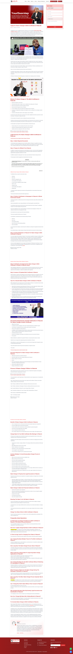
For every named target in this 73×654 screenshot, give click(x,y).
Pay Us (60, 1)
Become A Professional (41, 1)
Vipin (12, 27)
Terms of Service (44, 651)
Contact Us (47, 1)
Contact (25, 647)
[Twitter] (52, 647)
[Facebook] (54, 647)
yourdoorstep (31, 605)
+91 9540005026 (54, 1)
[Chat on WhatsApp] (71, 649)
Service (36, 1)
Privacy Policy (40, 651)
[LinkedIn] (51, 647)
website (24, 245)
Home (26, 1)
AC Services (26, 642)
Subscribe (63, 645)
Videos (29, 1)
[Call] (71, 652)
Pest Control (26, 643)
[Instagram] (56, 647)
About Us (32, 1)
